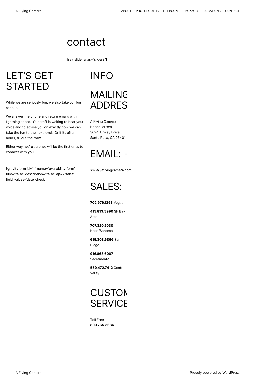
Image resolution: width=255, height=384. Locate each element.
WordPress (231, 372)
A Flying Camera (28, 11)
